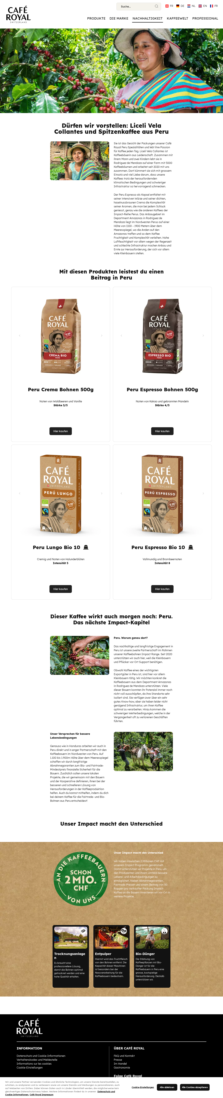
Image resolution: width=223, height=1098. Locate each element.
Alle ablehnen (167, 1087)
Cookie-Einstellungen (143, 1087)
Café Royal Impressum (41, 1094)
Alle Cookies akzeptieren (195, 1087)
